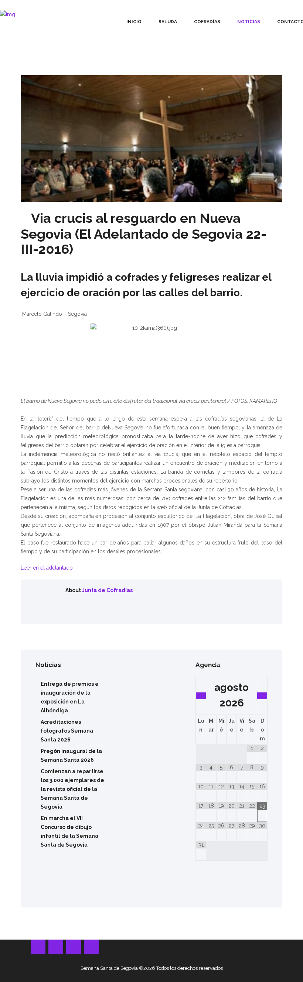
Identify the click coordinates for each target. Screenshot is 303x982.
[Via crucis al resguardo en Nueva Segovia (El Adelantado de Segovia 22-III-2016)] (151, 138)
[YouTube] (55, 947)
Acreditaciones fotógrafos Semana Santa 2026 (67, 731)
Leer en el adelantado (47, 568)
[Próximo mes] (262, 695)
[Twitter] (91, 947)
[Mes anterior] (201, 695)
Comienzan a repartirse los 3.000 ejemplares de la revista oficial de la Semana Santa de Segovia (72, 789)
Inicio (134, 21)
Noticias (248, 21)
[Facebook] (38, 947)
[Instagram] (73, 947)
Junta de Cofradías (107, 590)
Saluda (168, 21)
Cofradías (207, 21)
